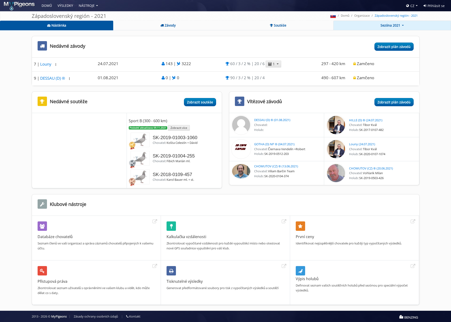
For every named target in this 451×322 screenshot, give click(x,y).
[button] (55, 64)
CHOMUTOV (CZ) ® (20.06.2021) (371, 168)
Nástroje (87, 5)
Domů (47, 5)
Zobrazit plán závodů (394, 46)
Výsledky (65, 5)
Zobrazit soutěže (200, 102)
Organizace (362, 15)
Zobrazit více (179, 128)
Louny (46, 64)
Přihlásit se (436, 6)
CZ (412, 6)
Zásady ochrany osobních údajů (96, 316)
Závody (170, 25)
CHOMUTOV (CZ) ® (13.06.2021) (276, 166)
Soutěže (279, 25)
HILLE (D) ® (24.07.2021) (365, 120)
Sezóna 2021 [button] (391, 25)
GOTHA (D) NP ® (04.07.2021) (274, 144)
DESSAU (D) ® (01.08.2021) (272, 120)
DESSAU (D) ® (53, 78)
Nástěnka (58, 25)
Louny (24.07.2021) (362, 144)
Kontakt (134, 316)
